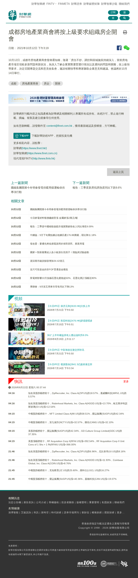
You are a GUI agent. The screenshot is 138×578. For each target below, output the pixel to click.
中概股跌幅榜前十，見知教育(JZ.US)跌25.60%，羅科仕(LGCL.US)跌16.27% (68, 470)
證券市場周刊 (71, 512)
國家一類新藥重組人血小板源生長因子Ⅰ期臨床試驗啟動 (59, 252)
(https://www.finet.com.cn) (42, 153)
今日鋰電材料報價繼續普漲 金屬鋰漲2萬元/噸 (54, 218)
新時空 (45, 512)
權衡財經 (97, 512)
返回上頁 (118, 172)
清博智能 (13, 512)
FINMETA (64, 3)
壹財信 (85, 512)
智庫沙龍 (109, 3)
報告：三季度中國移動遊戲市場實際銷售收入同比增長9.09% (61, 226)
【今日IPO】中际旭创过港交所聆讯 (65, 349)
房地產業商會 (30, 83)
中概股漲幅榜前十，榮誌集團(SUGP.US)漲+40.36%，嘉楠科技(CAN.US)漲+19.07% (72, 479)
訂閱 (113, 12)
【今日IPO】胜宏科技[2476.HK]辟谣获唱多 (69, 320)
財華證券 (76, 3)
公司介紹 (41, 502)
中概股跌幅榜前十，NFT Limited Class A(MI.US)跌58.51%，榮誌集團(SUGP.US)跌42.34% (76, 413)
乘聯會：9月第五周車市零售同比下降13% (52, 286)
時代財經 (56, 512)
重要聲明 (94, 502)
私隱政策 (107, 502)
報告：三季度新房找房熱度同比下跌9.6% (97, 187)
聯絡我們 (124, 3)
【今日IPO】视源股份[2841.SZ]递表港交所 (69, 364)
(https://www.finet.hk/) (34, 148)
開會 (57, 83)
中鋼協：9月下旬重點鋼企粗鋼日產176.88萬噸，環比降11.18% (63, 235)
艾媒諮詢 (26, 512)
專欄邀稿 (54, 502)
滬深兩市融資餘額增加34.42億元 (47, 261)
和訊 (36, 512)
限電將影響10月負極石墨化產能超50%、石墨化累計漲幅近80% (63, 278)
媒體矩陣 (91, 3)
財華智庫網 (38, 3)
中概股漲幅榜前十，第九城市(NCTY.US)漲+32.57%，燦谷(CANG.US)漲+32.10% (70, 422)
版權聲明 (82, 502)
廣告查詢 (29, 502)
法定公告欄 (14, 502)
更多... (121, 512)
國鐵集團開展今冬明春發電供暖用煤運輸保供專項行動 (58, 209)
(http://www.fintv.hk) (43, 158)
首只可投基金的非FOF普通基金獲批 (49, 269)
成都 (13, 83)
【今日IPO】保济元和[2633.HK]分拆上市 (68, 306)
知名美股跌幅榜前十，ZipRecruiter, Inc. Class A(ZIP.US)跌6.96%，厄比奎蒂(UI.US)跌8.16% (76, 451)
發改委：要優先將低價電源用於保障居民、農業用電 (57, 243)
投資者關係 (67, 502)
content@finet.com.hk (59, 125)
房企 (46, 83)
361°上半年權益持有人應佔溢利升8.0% (67, 335)
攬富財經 (109, 512)
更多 (126, 381)
